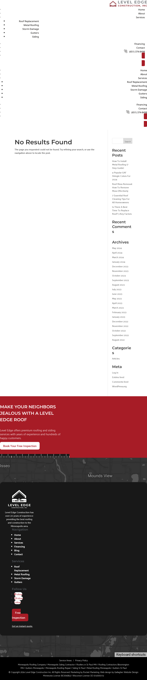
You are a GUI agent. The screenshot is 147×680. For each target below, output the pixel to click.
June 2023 (117, 294)
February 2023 (119, 312)
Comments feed (120, 382)
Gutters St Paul (120, 668)
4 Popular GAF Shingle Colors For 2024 (121, 175)
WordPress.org (119, 386)
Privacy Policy (81, 660)
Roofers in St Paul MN (87, 664)
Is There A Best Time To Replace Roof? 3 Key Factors (122, 210)
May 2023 (117, 298)
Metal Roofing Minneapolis (99, 668)
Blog (16, 550)
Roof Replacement (29, 21)
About (141, 13)
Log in (115, 372)
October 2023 (119, 275)
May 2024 (117, 248)
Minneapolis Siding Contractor (61, 664)
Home (141, 9)
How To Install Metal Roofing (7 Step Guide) (120, 164)
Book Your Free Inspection (19, 445)
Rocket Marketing (91, 672)
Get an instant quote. (22, 626)
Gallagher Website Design (126, 672)
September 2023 (120, 280)
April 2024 (117, 253)
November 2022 (120, 326)
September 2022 (120, 335)
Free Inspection (18, 615)
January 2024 (118, 262)
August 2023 (118, 285)
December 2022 (120, 321)
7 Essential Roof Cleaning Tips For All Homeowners (120, 198)
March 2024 (118, 257)
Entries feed (118, 377)
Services (140, 17)
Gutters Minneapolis (35, 668)
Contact (140, 47)
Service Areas (65, 660)
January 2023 (118, 317)
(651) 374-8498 (137, 51)
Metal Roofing (31, 25)
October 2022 (119, 330)
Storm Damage (30, 29)
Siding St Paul (78, 668)
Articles (116, 358)
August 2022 (118, 340)
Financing (139, 43)
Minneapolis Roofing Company (32, 664)
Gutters (35, 32)
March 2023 (118, 308)
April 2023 (117, 303)
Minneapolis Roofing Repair (58, 668)
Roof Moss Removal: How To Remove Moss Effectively (122, 187)
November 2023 (120, 271)
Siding (35, 36)
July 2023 (116, 289)
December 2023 (120, 266)
